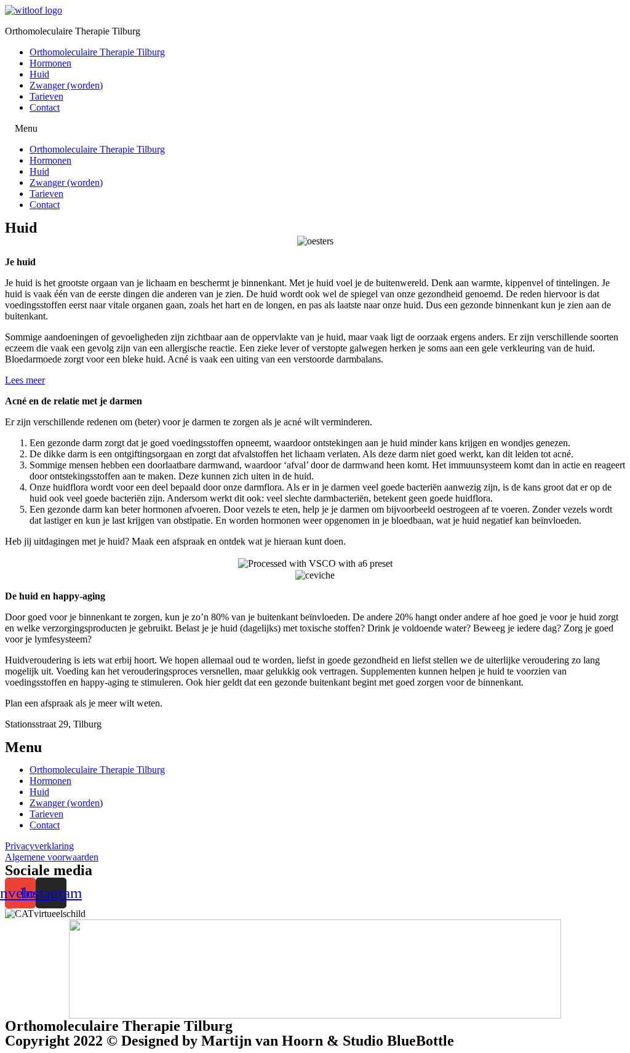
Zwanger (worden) (66, 85)
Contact (45, 107)
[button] (25, 380)
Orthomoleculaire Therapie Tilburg (97, 52)
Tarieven (46, 96)
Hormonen (50, 63)
